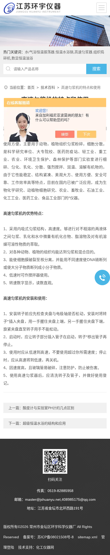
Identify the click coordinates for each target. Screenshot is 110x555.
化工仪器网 (45, 547)
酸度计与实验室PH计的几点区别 (48, 408)
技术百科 (48, 87)
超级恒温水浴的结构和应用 (44, 423)
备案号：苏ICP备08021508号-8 (48, 537)
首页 (31, 87)
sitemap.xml (87, 537)
